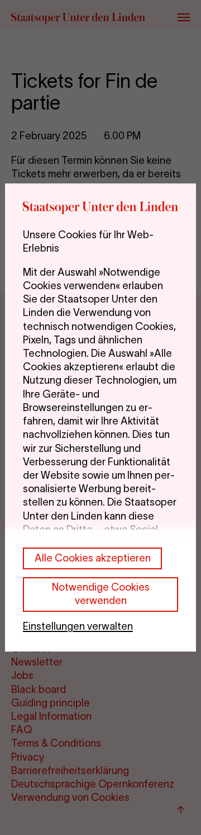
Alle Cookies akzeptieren (93, 558)
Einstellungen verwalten (78, 626)
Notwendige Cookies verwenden (101, 593)
